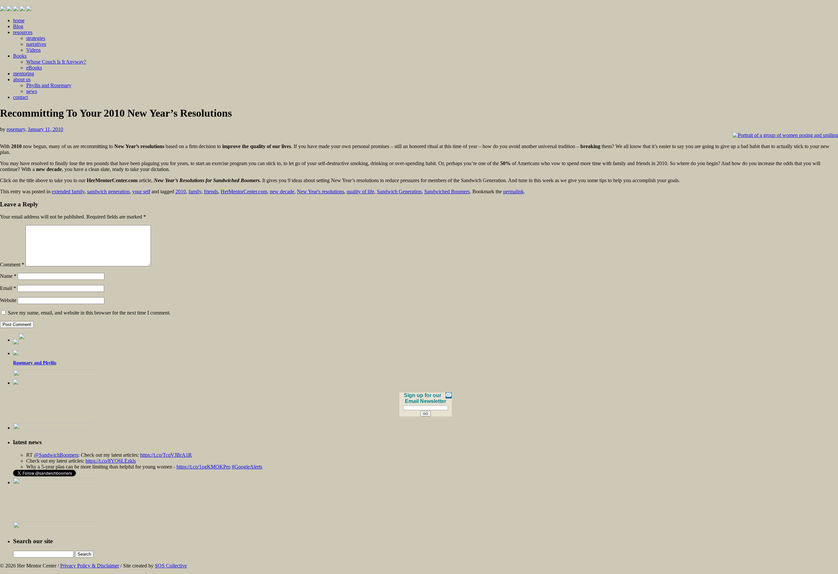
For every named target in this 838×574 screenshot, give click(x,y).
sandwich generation (108, 191)
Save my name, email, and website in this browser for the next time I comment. (89, 313)
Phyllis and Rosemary (48, 85)
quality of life (360, 191)
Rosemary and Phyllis (34, 362)
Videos (33, 50)
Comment (12, 264)
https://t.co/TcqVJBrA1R (166, 455)
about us (21, 79)
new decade (282, 191)
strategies (35, 38)
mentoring (23, 73)
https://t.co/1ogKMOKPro (203, 466)
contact (20, 97)
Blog (18, 26)
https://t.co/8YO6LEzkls (110, 461)
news (31, 91)
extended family (68, 191)
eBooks (34, 67)
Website (8, 300)
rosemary (16, 129)
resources (22, 32)
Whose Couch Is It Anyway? (56, 62)
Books (20, 56)
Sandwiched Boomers (447, 191)
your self (141, 191)
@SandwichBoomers (56, 455)
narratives (36, 44)
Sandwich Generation (399, 191)
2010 (180, 191)
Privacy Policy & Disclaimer (89, 565)
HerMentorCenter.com (244, 191)
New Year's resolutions (320, 191)
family (195, 191)
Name (8, 276)
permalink (513, 191)
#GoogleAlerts (247, 466)
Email (8, 288)
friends (211, 191)
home (19, 20)
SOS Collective (171, 565)
